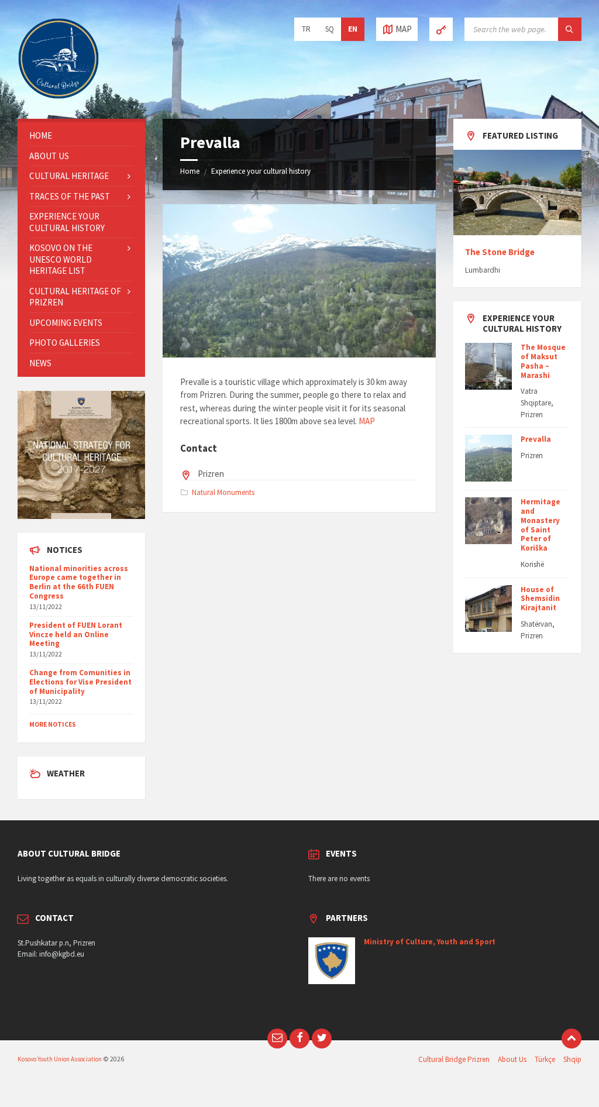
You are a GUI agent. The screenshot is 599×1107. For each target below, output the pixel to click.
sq (329, 29)
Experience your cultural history (261, 171)
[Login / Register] (441, 29)
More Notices (52, 724)
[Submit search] (569, 29)
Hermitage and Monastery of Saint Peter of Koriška (540, 525)
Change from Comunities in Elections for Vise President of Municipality (80, 682)
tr (306, 29)
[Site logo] (58, 96)
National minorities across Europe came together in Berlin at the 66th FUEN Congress (78, 582)
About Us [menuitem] (512, 1059)
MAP (367, 421)
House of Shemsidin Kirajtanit (540, 599)
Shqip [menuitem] (572, 1059)
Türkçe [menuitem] (545, 1059)
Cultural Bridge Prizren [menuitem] (454, 1059)
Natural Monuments (223, 492)
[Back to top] (571, 1038)
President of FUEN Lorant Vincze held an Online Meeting (75, 634)
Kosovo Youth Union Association (60, 1059)
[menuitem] (81, 136)
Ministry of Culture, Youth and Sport (429, 942)
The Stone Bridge (500, 251)
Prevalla (536, 439)
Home (189, 171)
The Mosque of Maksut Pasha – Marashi (543, 361)
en (352, 29)
